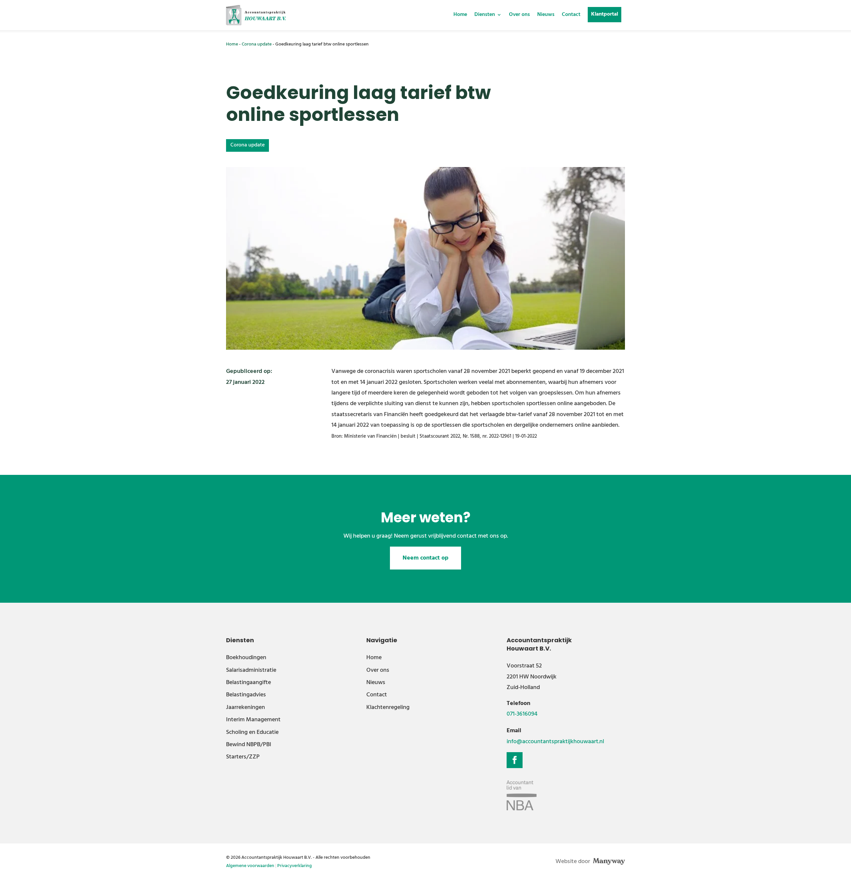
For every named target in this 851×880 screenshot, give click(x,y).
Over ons (519, 15)
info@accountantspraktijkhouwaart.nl (555, 742)
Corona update (257, 44)
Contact (571, 15)
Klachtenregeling (388, 707)
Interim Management (253, 720)
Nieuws (545, 15)
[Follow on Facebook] (515, 760)
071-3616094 (522, 714)
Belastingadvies (246, 695)
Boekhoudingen (246, 657)
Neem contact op (425, 558)
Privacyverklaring (294, 866)
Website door (573, 861)
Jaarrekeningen (245, 707)
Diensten (484, 15)
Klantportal (604, 14)
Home (460, 15)
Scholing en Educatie (252, 732)
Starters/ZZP (243, 757)
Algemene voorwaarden (250, 866)
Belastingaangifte (248, 682)
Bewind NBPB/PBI (248, 744)
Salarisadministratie (251, 670)
